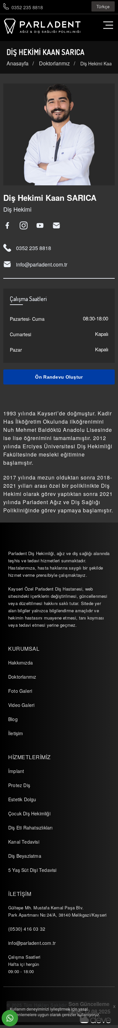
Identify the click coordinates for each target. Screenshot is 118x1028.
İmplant (16, 771)
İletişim (15, 733)
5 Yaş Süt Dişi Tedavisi (32, 870)
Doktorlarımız (22, 676)
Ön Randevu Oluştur (59, 377)
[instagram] (25, 225)
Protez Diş (19, 785)
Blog (13, 719)
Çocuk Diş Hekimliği (29, 813)
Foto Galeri (20, 691)
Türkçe (103, 6)
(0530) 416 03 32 (26, 928)
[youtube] (42, 225)
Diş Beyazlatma (24, 856)
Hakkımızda (20, 662)
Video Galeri (21, 705)
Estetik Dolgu (22, 799)
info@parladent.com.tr (41, 264)
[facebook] (9, 225)
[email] (58, 225)
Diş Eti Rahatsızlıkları (30, 827)
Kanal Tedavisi (23, 841)
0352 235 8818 (27, 7)
